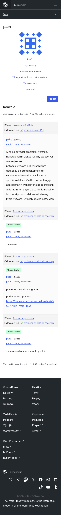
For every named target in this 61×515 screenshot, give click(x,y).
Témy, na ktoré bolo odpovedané (30, 77)
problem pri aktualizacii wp (39, 216)
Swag (37, 430)
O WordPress (10, 387)
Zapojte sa (38, 414)
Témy (35, 392)
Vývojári (7, 425)
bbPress (9, 452)
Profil (30, 59)
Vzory (35, 404)
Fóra (5, 14)
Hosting (7, 398)
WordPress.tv (12, 430)
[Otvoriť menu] (56, 4)
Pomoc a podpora (23, 211)
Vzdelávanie (10, 414)
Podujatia (37, 419)
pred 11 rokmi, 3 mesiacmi (18, 144)
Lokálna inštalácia (23, 125)
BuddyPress (11, 457)
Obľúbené (30, 89)
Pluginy (36, 398)
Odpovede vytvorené (29, 71)
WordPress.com (13, 441)
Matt (7, 446)
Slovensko (16, 472)
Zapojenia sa (30, 83)
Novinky (8, 392)
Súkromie (8, 404)
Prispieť (38, 425)
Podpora (8, 419)
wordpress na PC (33, 130)
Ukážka (36, 387)
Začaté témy (29, 65)
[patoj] (30, 44)
